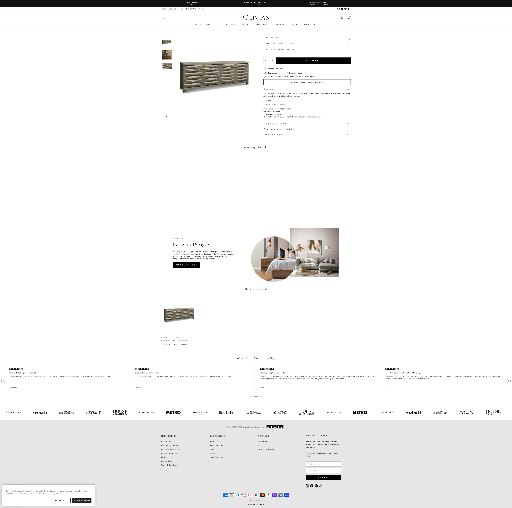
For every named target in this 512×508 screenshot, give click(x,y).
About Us (213, 449)
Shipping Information (275, 124)
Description (269, 89)
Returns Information (170, 453)
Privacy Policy (167, 461)
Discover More (186, 265)
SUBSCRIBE (323, 477)
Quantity (268, 55)
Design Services (176, 9)
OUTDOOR (210, 24)
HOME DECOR (263, 24)
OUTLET (295, 24)
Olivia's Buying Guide (266, 449)
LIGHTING (245, 24)
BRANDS (280, 24)
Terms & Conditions (169, 465)
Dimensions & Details (275, 105)
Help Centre (190, 9)
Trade (163, 9)
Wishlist (202, 9)
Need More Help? (272, 135)
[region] (48, 495)
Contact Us (166, 441)
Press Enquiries (216, 457)
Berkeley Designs (271, 38)
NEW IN (197, 24)
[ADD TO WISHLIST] (349, 39)
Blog (259, 445)
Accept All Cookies (82, 500)
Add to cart (313, 60)
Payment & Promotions (171, 449)
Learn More (59, 500)
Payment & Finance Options (278, 129)
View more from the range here (307, 82)
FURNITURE (227, 24)
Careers (213, 453)
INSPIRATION (309, 24)
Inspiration (262, 441)
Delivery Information (170, 445)
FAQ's (163, 457)
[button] (3, 381)
